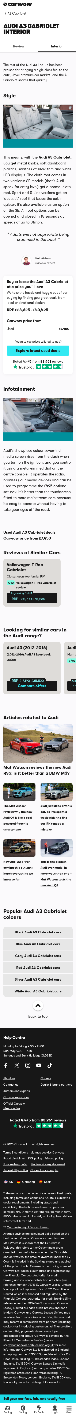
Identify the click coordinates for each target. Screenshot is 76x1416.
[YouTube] (39, 1067)
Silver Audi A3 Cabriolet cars (38, 979)
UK (11, 1181)
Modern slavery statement (48, 1164)
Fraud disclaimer (14, 1158)
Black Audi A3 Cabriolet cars (38, 932)
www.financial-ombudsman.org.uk (31, 1345)
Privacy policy (54, 1158)
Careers (46, 1078)
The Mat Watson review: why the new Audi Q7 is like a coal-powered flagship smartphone (18, 817)
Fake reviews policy (15, 1164)
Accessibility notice (15, 1170)
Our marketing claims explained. (28, 1227)
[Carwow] (17, 4)
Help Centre (14, 1037)
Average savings (13, 1233)
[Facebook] (6, 1067)
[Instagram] (28, 1067)
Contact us (10, 1084)
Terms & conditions (15, 1152)
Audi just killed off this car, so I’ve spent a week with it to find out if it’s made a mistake (56, 817)
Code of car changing (44, 1170)
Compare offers (32, 686)
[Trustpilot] (38, 366)
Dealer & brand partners (56, 1084)
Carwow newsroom (16, 1097)
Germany (28, 1181)
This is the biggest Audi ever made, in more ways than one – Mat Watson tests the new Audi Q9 (56, 873)
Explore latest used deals (38, 351)
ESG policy (34, 1158)
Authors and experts (16, 1091)
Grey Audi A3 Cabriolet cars (38, 956)
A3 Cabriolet (17, 13)
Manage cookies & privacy (47, 1152)
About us (9, 1078)
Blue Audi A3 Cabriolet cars (38, 944)
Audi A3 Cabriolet (55, 157)
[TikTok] (49, 1067)
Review (18, 46)
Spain (48, 1181)
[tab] (19, 46)
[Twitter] (17, 1067)
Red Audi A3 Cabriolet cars (38, 968)
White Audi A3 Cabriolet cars (38, 991)
